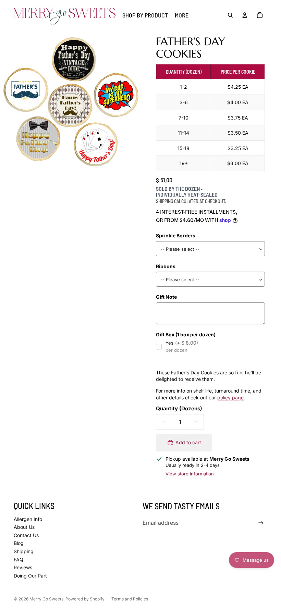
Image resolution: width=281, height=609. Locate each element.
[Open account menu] (244, 15)
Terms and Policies (129, 598)
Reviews (23, 567)
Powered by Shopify (85, 598)
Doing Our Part (30, 576)
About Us (24, 527)
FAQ (18, 559)
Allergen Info (28, 519)
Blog (19, 543)
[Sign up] (261, 523)
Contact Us (26, 535)
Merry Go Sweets (46, 598)
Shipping (24, 551)
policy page (230, 397)
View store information (190, 473)
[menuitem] (181, 15)
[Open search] (230, 15)
